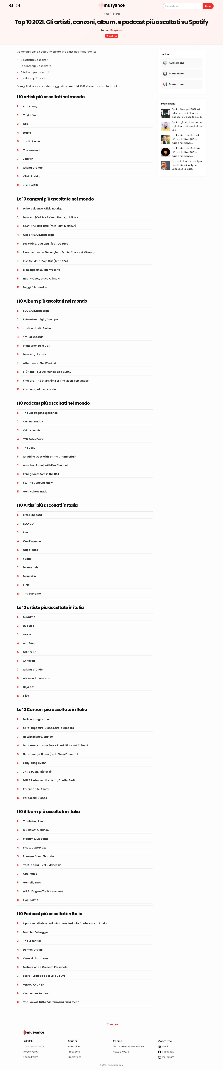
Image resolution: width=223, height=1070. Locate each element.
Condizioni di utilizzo (34, 1046)
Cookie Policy (30, 1057)
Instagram (168, 1057)
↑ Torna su (111, 1024)
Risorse (116, 13)
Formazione (74, 1046)
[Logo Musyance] (111, 1032)
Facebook (168, 1051)
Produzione (74, 1051)
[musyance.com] (111, 10)
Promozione (74, 1057)
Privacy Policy (30, 1051)
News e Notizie (121, 1051)
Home (106, 13)
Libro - (128, 1046)
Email (165, 1046)
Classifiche (111, 36)
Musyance (116, 30)
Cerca (208, 6)
